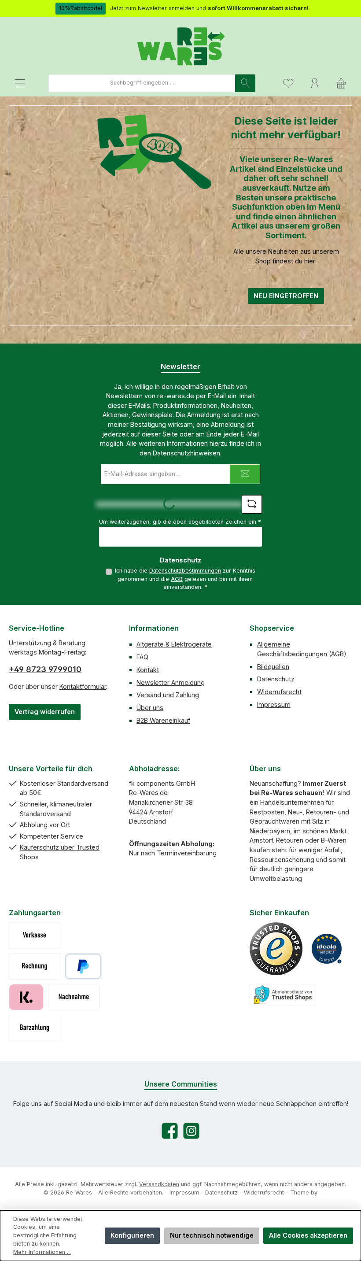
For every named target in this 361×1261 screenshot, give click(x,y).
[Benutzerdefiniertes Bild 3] (283, 995)
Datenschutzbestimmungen (185, 570)
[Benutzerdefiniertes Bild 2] (326, 948)
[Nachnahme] (73, 997)
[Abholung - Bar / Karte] (34, 1028)
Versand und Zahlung (167, 695)
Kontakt (147, 669)
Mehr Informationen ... (42, 1252)
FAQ (142, 657)
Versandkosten (159, 1184)
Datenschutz (276, 679)
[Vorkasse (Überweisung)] (34, 935)
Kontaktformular (82, 686)
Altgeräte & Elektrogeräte (174, 644)
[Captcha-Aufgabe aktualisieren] (252, 504)
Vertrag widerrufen (45, 711)
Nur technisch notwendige (212, 1235)
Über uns (149, 707)
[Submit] (244, 474)
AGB (177, 579)
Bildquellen (273, 666)
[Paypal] (83, 966)
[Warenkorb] (341, 83)
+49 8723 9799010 (45, 669)
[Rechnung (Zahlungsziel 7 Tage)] (34, 966)
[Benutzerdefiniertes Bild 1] (276, 948)
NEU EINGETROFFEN (286, 296)
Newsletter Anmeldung (170, 682)
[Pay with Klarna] (26, 997)
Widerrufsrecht (279, 691)
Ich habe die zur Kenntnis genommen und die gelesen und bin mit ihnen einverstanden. (185, 578)
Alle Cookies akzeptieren (308, 1235)
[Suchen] (245, 83)
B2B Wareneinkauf (163, 720)
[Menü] (20, 83)
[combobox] (142, 83)
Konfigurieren (132, 1235)
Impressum (274, 704)
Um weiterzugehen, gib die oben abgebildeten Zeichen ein (180, 521)
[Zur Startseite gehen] (180, 46)
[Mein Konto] (315, 83)
